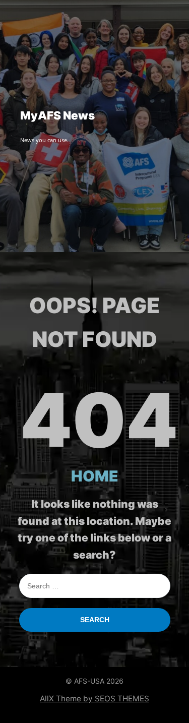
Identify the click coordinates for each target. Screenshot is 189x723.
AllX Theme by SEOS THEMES (94, 698)
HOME (94, 476)
